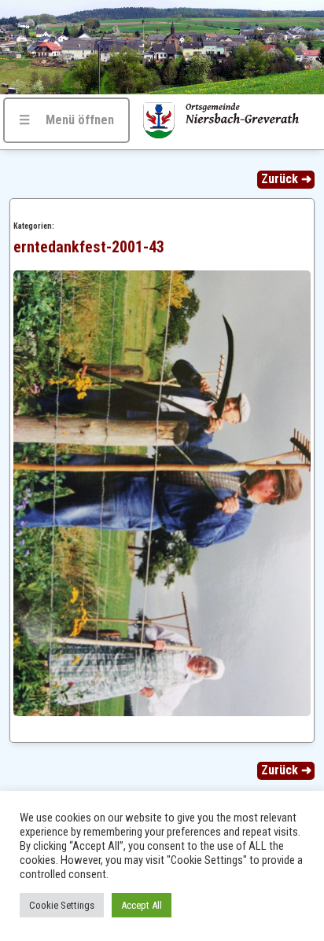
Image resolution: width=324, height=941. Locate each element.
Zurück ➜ (286, 178)
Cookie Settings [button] (61, 905)
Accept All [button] (141, 905)
